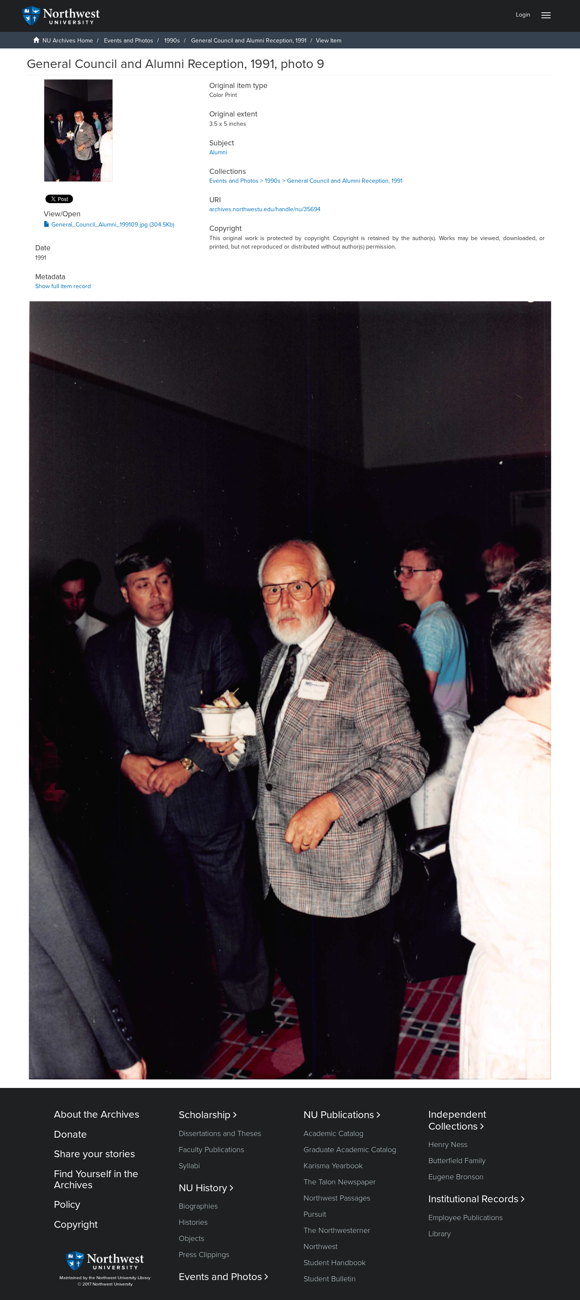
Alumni (218, 152)
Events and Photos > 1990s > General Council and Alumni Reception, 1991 (306, 180)
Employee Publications (465, 1217)
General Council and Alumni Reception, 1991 (249, 40)
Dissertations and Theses (220, 1133)
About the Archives (96, 1114)
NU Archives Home (67, 40)
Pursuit (315, 1214)
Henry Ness (447, 1144)
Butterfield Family (457, 1160)
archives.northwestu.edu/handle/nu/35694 (265, 209)
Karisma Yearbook (333, 1165)
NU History (206, 1188)
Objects (191, 1238)
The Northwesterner (337, 1230)
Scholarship (208, 1115)
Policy (67, 1204)
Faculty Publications (211, 1149)
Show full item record (63, 286)
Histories (193, 1222)
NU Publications (342, 1115)
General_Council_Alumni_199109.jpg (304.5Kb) (112, 224)
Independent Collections (457, 1120)
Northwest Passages (337, 1198)
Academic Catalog (333, 1133)
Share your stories (94, 1154)
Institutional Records (476, 1199)
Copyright (76, 1224)
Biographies (198, 1206)
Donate (70, 1134)
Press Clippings (204, 1254)
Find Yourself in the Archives (96, 1179)
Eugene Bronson (456, 1176)
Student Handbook (335, 1262)
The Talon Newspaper (340, 1182)
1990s (172, 40)
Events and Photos (128, 40)
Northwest (321, 1246)
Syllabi (189, 1165)
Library (439, 1233)
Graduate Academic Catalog (350, 1149)
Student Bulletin (330, 1278)
